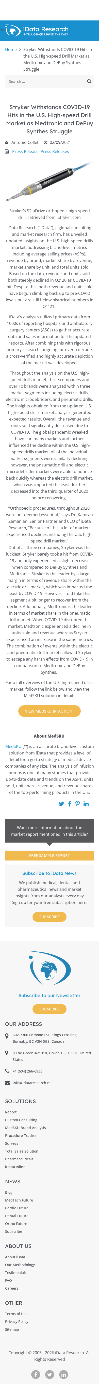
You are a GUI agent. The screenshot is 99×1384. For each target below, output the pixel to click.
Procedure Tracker (21, 1135)
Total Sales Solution (21, 1151)
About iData (15, 1257)
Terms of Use (16, 1313)
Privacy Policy (16, 1321)
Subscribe (49, 916)
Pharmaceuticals (19, 1159)
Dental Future (16, 1215)
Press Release (25, 151)
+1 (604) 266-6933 (27, 1071)
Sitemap (12, 1329)
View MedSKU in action (49, 711)
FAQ (8, 1280)
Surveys (11, 1143)
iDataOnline (15, 1166)
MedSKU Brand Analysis (25, 1127)
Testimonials (16, 1272)
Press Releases (55, 151)
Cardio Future (16, 1208)
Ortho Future (16, 1223)
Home (11, 49)
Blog (8, 1192)
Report (10, 1112)
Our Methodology (20, 1264)
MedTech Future (19, 1200)
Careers (11, 1288)
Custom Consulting (21, 1119)
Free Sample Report (49, 855)
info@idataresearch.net (33, 1082)
